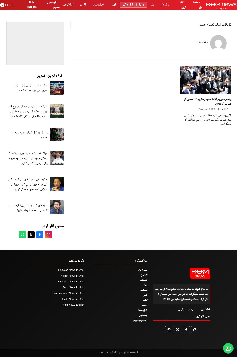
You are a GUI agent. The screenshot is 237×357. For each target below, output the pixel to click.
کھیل (113, 5)
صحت (144, 305)
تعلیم (145, 300)
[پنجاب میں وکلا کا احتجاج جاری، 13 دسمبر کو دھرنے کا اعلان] (205, 80)
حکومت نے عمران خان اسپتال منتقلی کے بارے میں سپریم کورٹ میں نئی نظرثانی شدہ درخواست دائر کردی (27, 184)
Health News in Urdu (72, 299)
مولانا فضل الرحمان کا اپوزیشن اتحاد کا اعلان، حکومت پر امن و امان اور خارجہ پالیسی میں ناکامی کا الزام (28, 158)
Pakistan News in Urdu (71, 269)
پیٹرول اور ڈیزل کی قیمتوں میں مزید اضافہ (29, 135)
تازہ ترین (144, 275)
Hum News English (73, 304)
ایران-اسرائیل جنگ (132, 5)
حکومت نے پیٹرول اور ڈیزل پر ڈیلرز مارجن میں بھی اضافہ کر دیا (30, 88)
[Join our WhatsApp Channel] (228, 348)
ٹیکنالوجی (68, 5)
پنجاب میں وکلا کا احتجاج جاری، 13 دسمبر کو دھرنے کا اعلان (207, 101)
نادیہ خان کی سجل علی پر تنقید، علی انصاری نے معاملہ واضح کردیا (28, 208)
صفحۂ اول (142, 270)
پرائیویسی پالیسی (185, 310)
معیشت (143, 290)
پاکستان (165, 5)
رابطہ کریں (205, 310)
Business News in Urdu (71, 281)
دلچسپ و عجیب (140, 320)
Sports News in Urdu (72, 275)
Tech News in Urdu (73, 287)
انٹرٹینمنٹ (98, 5)
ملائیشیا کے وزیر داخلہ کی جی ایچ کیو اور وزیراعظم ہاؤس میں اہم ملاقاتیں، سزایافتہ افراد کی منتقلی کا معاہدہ (28, 112)
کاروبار (83, 5)
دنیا (152, 5)
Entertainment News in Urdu (68, 293)
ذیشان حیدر (203, 42)
